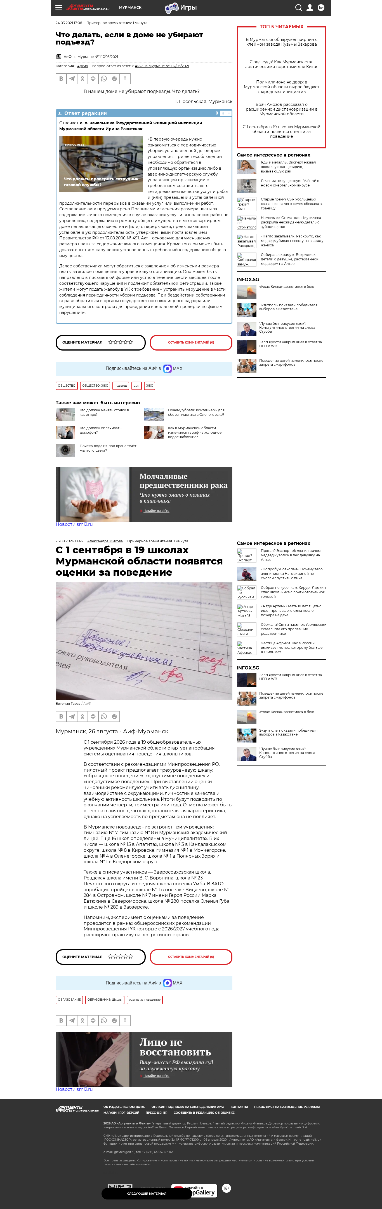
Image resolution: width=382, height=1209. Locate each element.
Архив (82, 66)
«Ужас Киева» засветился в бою (286, 287)
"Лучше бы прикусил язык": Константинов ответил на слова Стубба (287, 327)
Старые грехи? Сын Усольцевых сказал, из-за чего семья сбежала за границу (292, 203)
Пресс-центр (156, 1113)
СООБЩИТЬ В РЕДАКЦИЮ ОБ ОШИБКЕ (204, 1113)
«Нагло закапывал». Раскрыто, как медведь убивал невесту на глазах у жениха (292, 240)
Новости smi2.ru (74, 524)
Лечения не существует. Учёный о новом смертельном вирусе (290, 183)
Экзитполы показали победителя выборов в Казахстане (288, 307)
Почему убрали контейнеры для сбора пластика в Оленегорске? (196, 412)
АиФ (87, 703)
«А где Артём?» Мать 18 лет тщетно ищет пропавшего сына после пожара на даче (291, 610)
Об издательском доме (124, 1107)
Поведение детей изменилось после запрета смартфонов (291, 363)
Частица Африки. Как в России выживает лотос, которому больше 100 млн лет (291, 647)
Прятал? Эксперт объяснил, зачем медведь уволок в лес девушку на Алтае (290, 555)
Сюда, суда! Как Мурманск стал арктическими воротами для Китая (281, 64)
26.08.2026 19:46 (69, 541)
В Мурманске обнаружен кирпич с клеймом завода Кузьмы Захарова (281, 42)
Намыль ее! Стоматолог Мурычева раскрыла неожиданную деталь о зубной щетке (291, 222)
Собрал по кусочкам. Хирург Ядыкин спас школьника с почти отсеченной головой (293, 592)
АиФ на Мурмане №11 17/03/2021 (162, 66)
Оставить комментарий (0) (191, 342)
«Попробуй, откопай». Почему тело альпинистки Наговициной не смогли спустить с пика (292, 573)
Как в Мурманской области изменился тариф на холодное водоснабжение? (194, 432)
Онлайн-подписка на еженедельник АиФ (188, 1107)
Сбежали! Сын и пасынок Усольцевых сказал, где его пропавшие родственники (293, 629)
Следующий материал (146, 1194)
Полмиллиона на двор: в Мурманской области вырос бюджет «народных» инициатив (282, 87)
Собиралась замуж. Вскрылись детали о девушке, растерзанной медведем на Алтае (290, 259)
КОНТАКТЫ (239, 1107)
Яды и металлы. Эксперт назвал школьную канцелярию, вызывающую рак (288, 166)
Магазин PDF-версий (121, 1113)
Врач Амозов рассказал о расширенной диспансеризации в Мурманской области (282, 109)
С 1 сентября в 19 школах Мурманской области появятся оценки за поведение (281, 132)
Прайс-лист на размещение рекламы (287, 1107)
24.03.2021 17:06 (69, 23)
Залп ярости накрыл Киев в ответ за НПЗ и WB (290, 344)
